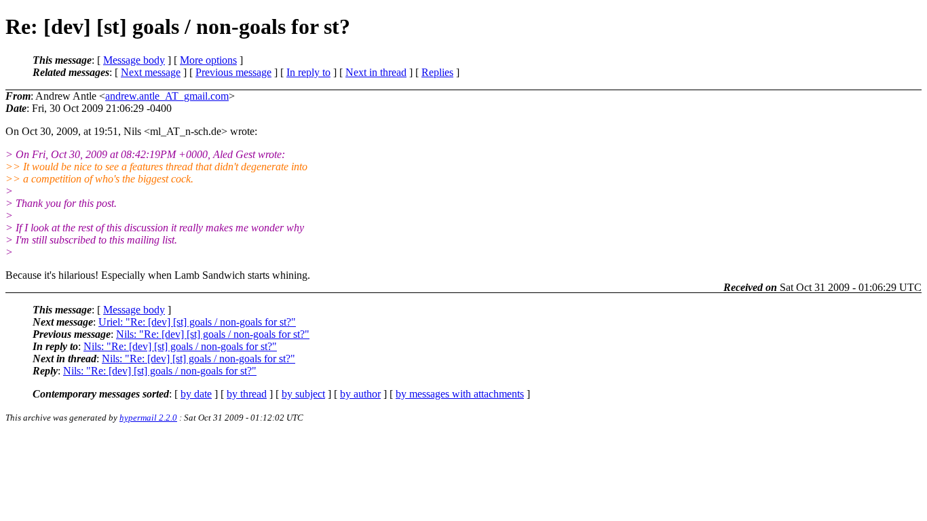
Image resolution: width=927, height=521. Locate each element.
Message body (134, 60)
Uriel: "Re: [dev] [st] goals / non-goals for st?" (197, 322)
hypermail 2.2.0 (148, 417)
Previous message (233, 72)
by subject (303, 394)
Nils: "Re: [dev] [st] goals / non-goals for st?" (212, 334)
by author (360, 394)
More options (208, 60)
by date (196, 394)
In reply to (308, 72)
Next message (151, 72)
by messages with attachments (460, 394)
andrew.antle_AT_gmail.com (167, 96)
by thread (247, 394)
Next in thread (375, 72)
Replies (437, 72)
